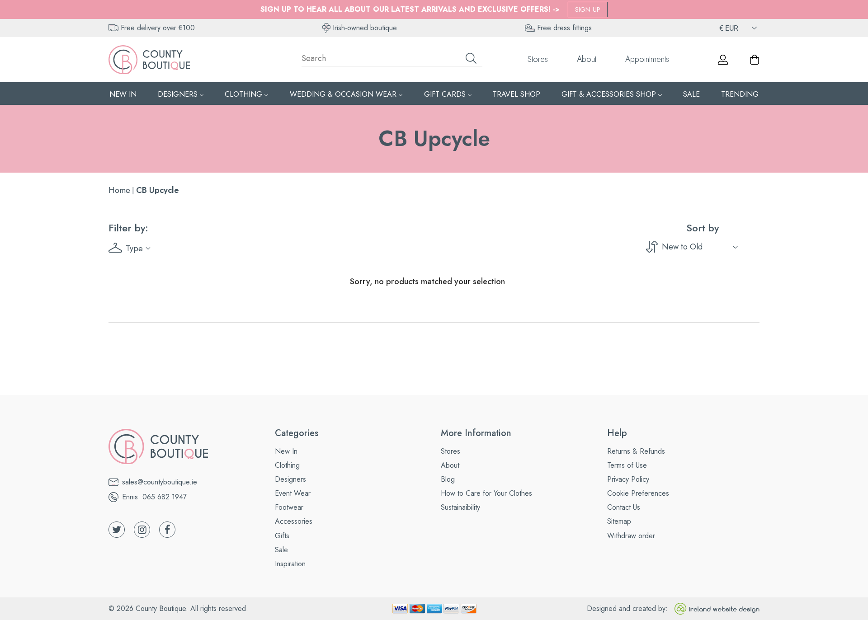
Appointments (647, 59)
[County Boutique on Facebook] (167, 529)
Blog (448, 479)
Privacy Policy (628, 479)
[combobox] (392, 59)
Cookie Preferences (638, 493)
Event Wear (293, 493)
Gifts (282, 535)
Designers (290, 479)
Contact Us (623, 507)
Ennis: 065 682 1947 (154, 497)
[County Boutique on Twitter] (116, 529)
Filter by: (128, 228)
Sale (281, 549)
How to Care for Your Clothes (486, 493)
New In (286, 451)
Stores (538, 59)
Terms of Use (627, 465)
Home (119, 190)
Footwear (289, 507)
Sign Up (587, 9)
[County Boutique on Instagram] (142, 529)
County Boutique (161, 608)
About (586, 59)
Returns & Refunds (636, 451)
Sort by (702, 228)
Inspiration (290, 563)
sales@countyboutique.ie (159, 482)
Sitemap (619, 521)
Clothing (287, 465)
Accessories (293, 521)
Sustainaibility (460, 507)
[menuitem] (122, 93)
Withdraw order (631, 535)
